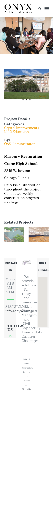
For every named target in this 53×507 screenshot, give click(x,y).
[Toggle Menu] (47, 8)
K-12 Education (16, 132)
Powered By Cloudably (26, 385)
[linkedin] (10, 336)
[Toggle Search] (39, 8)
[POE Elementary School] (39, 234)
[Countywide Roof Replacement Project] (14, 234)
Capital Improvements (21, 128)
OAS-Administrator (19, 144)
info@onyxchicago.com (10, 311)
